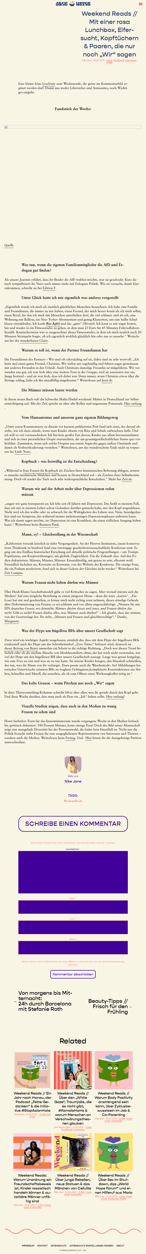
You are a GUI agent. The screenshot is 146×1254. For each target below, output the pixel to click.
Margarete (11, 621)
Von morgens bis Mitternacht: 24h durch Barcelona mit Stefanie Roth (45, 1001)
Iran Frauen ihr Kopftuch (40, 471)
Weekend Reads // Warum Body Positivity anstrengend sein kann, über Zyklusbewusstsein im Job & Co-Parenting (114, 1104)
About (120, 1246)
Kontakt (42, 1246)
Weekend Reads (73, 801)
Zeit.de (127, 479)
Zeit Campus (13, 573)
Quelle (9, 245)
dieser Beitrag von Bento (21, 648)
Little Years (22, 452)
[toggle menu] (140, 3)
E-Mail (73, 919)
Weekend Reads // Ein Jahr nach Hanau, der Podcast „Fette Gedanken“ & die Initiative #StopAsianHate (32, 1102)
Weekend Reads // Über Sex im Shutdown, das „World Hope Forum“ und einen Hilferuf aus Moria (113, 1184)
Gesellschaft (118, 60)
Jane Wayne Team (62, 1127)
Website (73, 939)
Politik (109, 63)
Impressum (28, 1246)
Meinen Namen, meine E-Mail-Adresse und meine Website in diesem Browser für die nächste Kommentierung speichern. (73, 963)
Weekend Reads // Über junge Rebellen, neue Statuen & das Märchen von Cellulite (73, 1181)
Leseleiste (48, 84)
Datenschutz (58, 1246)
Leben (109, 60)
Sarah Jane (19, 1114)
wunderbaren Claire (34, 341)
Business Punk (49, 525)
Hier (88, 738)
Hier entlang (133, 403)
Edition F (49, 288)
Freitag (70, 738)
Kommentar (73, 849)
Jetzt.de (107, 380)
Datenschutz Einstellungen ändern (91, 1246)
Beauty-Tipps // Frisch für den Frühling (108, 1006)
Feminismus (130, 60)
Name (73, 899)
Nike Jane (87, 60)
